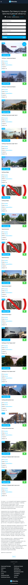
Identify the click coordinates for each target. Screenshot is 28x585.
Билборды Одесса (5, 577)
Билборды (16, 568)
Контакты (3, 571)
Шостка (6, 62)
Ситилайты (17, 573)
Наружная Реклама (6, 566)
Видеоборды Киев (18, 571)
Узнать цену (6, 55)
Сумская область (15, 16)
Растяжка (9, 16)
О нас (2, 573)
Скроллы (16, 575)
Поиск (5, 37)
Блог (2, 570)
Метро (15, 577)
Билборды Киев (5, 575)
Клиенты (3, 568)
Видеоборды (17, 570)
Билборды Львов (18, 566)
